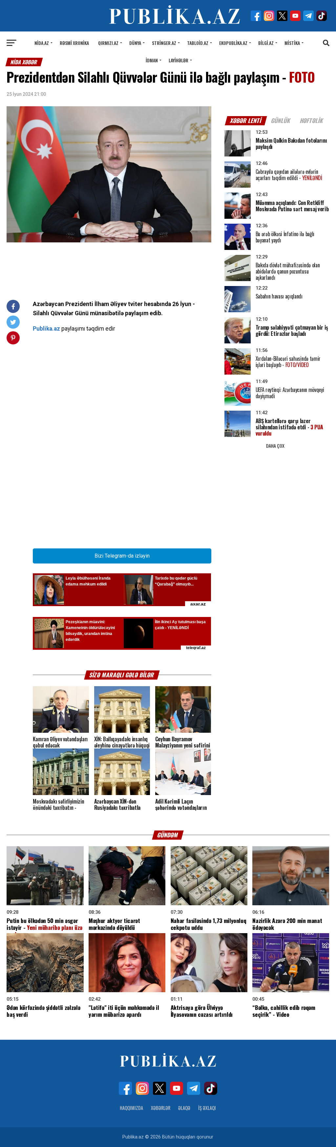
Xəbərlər (160, 1107)
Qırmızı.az (108, 42)
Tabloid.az (197, 42)
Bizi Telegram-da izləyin (122, 556)
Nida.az (41, 42)
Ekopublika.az (233, 42)
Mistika (292, 42)
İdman (152, 60)
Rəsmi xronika (74, 42)
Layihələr (178, 60)
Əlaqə (184, 1107)
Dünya (135, 42)
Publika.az (46, 328)
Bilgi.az (266, 42)
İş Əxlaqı (207, 1107)
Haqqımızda (131, 1107)
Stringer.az (164, 42)
